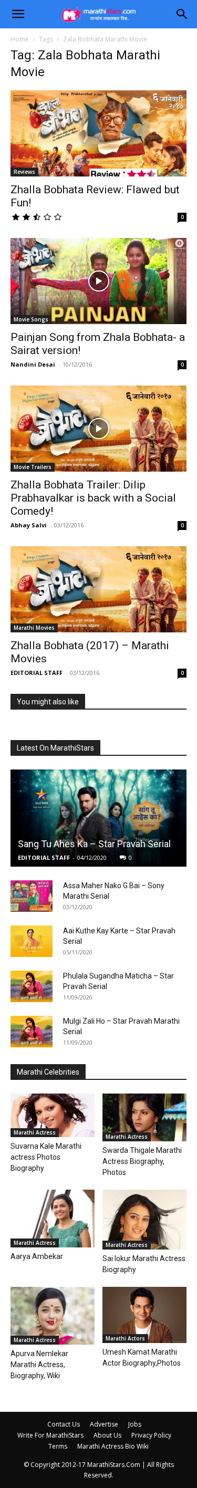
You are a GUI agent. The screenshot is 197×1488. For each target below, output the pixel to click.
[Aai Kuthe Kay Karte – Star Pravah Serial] (32, 941)
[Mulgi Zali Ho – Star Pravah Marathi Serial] (32, 1031)
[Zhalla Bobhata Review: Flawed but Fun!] (98, 133)
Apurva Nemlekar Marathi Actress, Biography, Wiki (39, 1364)
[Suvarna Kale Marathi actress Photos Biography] (53, 1115)
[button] (18, 14)
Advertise (104, 1424)
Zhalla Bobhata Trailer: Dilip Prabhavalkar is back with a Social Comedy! (93, 497)
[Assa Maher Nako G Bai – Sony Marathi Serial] (32, 896)
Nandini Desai (33, 364)
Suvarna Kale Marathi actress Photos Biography (46, 1157)
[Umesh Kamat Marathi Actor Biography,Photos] (144, 1315)
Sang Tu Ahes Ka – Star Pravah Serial (94, 843)
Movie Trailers (32, 467)
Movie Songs (31, 319)
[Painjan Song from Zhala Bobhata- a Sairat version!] (98, 281)
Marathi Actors (125, 1338)
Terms (57, 1446)
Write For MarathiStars (50, 1435)
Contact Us (63, 1424)
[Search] (182, 14)
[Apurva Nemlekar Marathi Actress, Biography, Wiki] (53, 1316)
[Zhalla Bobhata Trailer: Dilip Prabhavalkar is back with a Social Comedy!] (98, 429)
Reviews (24, 171)
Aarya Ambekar (37, 1256)
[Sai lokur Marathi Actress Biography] (144, 1220)
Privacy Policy (151, 1435)
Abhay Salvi (29, 525)
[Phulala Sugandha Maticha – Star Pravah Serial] (32, 986)
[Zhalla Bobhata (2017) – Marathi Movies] (98, 589)
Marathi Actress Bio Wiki (113, 1446)
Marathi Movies (34, 627)
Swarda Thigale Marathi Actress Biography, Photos (142, 1161)
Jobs (134, 1424)
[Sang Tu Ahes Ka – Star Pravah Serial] (98, 818)
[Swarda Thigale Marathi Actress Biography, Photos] (144, 1117)
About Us (107, 1435)
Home (20, 39)
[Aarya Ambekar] (53, 1218)
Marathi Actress (35, 1132)
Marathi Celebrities (48, 1072)
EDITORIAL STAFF (37, 673)
